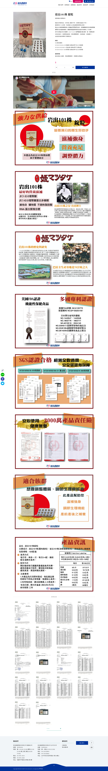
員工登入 (82, 743)
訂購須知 (64, 745)
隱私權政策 (65, 747)
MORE (48, 728)
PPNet (41, 768)
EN (92, 1)
